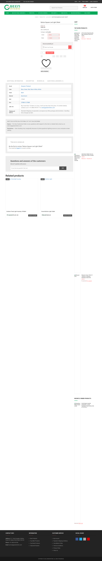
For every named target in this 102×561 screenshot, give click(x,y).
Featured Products (34, 545)
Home (7, 13)
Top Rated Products (35, 543)
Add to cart (50, 52)
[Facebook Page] (77, 539)
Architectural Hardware (18, 13)
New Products (33, 538)
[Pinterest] (64, 56)
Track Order (85, 1)
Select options (32, 215)
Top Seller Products (35, 541)
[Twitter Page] (80, 539)
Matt (22, 92)
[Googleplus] (61, 56)
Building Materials (76, 13)
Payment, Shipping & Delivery (60, 541)
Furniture (31, 13)
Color (42, 35)
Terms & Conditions (58, 545)
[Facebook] (53, 56)
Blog (76, 1)
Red (29, 89)
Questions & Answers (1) (55, 81)
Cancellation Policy (58, 543)
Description (30, 81)
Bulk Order (87, 13)
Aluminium (24, 96)
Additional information (15, 81)
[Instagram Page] (84, 539)
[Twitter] (57, 56)
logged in (18, 148)
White (39, 89)
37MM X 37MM (25, 102)
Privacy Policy (56, 548)
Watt (42, 38)
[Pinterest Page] (88, 539)
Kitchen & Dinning (42, 13)
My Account (56, 538)
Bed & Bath (54, 13)
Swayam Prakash (26, 86)
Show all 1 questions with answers (18, 164)
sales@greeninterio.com (48, 107)
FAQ (79, 1)
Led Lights (48, 32)
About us (55, 550)
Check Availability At (48, 43)
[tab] (15, 81)
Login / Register (94, 1)
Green (25, 89)
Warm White (34, 89)
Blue (22, 89)
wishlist (85, 7)
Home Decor (64, 13)
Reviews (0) (40, 81)
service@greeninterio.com (15, 544)
